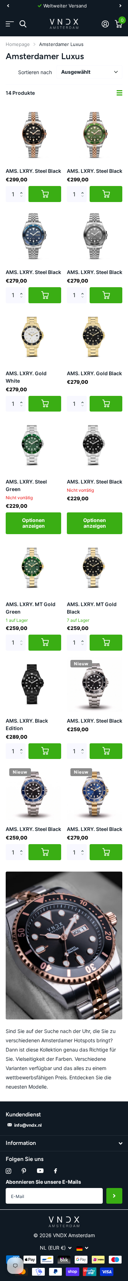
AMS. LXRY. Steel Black (33, 171)
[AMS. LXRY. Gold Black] (94, 337)
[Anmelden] (105, 23)
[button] (8, 5)
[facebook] (55, 1171)
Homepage (18, 44)
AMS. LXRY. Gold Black (94, 373)
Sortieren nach (35, 72)
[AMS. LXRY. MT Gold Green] (33, 567)
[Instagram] (8, 1171)
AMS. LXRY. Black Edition (27, 724)
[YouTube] (40, 1171)
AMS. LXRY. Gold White (26, 377)
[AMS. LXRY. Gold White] (33, 337)
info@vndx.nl (28, 1125)
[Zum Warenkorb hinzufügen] (44, 194)
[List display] (119, 93)
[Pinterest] (24, 1171)
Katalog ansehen (10, 24)
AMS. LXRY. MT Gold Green (30, 608)
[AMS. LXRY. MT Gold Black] (94, 567)
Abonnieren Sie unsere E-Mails (43, 1182)
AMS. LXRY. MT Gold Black (92, 608)
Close (64, 1143)
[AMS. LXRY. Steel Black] (33, 134)
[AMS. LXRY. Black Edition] (33, 684)
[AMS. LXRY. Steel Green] (33, 445)
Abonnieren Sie (114, 1196)
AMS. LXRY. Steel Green (26, 485)
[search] (23, 24)
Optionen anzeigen (33, 523)
